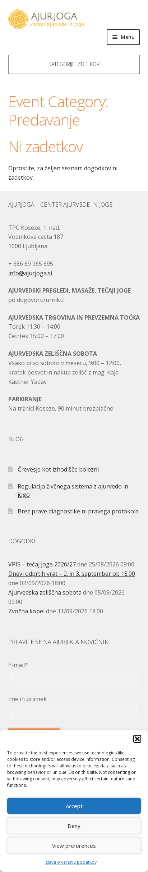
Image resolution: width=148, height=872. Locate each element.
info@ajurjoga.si (30, 273)
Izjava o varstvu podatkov (71, 862)
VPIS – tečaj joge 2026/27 (42, 564)
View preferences (74, 845)
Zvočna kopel (26, 611)
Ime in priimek (27, 699)
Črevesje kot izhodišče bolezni (58, 469)
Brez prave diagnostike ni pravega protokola (78, 511)
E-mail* (18, 665)
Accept (74, 806)
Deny (74, 825)
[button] (137, 738)
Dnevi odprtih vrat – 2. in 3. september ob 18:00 (71, 574)
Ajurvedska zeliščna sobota (45, 592)
